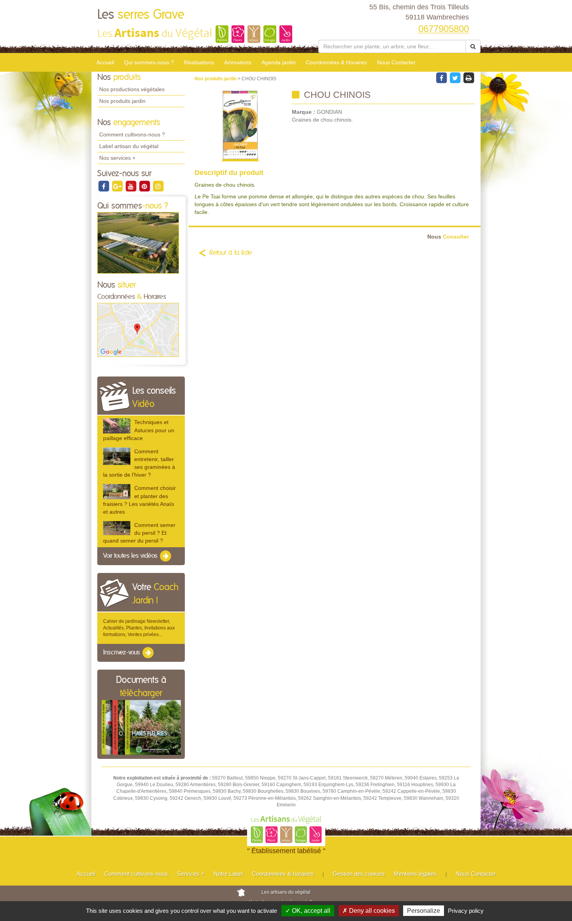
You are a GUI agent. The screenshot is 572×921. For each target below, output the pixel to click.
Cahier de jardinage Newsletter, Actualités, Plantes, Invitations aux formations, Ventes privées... (139, 628)
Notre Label (228, 873)
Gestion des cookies (359, 873)
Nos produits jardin (122, 101)
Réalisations (199, 62)
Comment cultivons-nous (136, 873)
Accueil (105, 62)
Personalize (423, 910)
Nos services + (117, 158)
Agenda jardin (278, 62)
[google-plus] (118, 186)
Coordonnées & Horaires (336, 62)
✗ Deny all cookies (368, 910)
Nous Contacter (396, 62)
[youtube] (131, 186)
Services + (191, 873)
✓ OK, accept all (307, 910)
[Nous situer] (138, 329)
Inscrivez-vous (122, 652)
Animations (237, 62)
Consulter (448, 237)
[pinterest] (145, 186)
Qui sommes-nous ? (149, 62)
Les (140, 14)
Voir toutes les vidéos (131, 556)
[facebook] (104, 186)
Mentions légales (415, 873)
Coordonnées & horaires (283, 873)
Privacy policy (466, 910)
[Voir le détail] (116, 425)
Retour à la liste (230, 252)
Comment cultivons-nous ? (132, 134)
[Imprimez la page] (468, 77)
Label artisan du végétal (128, 146)
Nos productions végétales (132, 89)
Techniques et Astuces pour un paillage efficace (138, 430)
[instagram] (158, 186)
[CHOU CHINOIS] (240, 125)
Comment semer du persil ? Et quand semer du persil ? (139, 533)
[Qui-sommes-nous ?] (138, 242)
